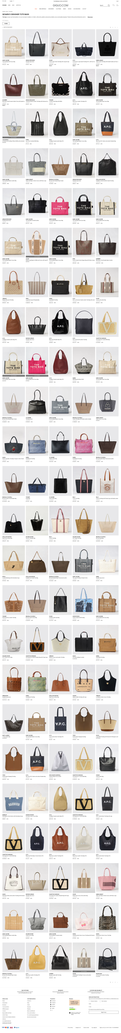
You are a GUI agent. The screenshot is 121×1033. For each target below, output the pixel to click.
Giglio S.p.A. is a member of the (76, 1013)
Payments (29, 1006)
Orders (28, 1004)
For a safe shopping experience (32, 1014)
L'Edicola (4, 1018)
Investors (4, 1010)
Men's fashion (104, 1001)
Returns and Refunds (31, 1010)
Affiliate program (5, 1008)
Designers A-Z (78, 1027)
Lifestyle (18, 5)
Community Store (5, 1006)
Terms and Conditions (31, 1012)
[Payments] (11, 1027)
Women (4, 5)
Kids (13, 5)
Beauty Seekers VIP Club (6, 1012)
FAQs (28, 1002)
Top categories (94, 1027)
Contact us (29, 1000)
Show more (90, 17)
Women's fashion (94, 1001)
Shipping (28, 1008)
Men (9, 5)
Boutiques (4, 1004)
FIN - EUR (4, 1)
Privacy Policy (101, 1009)
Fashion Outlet (86, 1027)
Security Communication (31, 1016)
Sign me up (103, 1012)
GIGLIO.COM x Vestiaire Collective (8, 1016)
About (3, 1000)
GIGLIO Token (5, 1014)
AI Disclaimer (4, 1002)
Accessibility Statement (6, 1021)
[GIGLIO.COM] (60, 5)
